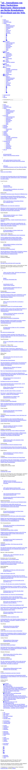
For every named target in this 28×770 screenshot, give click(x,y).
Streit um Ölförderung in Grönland (8, 292)
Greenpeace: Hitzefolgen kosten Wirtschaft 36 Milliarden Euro (14, 194)
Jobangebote (6, 726)
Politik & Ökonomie (10, 25)
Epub (7, 714)
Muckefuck (8, 56)
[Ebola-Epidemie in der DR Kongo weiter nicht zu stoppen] (14, 512)
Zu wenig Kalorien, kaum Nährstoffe (8, 401)
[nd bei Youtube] (6, 40)
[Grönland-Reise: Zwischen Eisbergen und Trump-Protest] (14, 454)
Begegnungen (9, 46)
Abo (1, 16)
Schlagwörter (6, 738)
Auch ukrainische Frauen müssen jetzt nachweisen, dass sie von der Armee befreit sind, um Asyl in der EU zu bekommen (14, 447)
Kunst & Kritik (9, 44)
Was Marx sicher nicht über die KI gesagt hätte (11, 263)
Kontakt (5, 725)
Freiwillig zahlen (6, 718)
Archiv (4, 737)
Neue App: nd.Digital (8, 716)
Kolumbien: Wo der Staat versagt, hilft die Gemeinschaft (13, 430)
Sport (7, 29)
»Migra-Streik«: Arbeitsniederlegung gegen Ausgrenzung (13, 235)
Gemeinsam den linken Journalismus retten (10, 616)
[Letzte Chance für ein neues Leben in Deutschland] (14, 627)
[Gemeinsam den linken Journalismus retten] (14, 613)
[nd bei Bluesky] (6, 35)
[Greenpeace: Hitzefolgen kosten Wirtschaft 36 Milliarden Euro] (14, 190)
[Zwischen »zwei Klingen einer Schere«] (14, 342)
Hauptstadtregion (9, 27)
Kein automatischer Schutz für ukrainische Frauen (11, 444)
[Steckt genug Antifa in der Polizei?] (14, 641)
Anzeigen (5, 728)
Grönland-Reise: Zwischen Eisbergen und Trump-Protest (13, 457)
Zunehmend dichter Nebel (6, 659)
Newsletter (8, 33)
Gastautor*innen (6, 722)
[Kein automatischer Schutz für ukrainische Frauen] (14, 441)
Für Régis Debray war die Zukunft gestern (10, 559)
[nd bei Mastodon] (6, 34)
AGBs (7, 73)
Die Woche (8, 30)
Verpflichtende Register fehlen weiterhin (9, 530)
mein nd (5, 97)
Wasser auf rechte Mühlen (6, 171)
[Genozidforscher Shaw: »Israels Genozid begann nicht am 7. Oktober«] (14, 216)
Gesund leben (9, 58)
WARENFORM (4, 768)
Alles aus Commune (10, 62)
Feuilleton (8, 28)
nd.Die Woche (9, 54)
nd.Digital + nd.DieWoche (11, 69)
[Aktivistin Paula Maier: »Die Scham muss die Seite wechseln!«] (14, 540)
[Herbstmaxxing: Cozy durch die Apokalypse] (14, 202)
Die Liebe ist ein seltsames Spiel (7, 332)
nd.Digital (8, 68)
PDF (4, 714)
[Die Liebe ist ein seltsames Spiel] (14, 328)
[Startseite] (14, 7)
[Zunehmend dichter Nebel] (14, 655)
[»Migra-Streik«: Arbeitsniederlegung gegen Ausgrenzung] (14, 231)
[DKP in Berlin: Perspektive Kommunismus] (14, 314)
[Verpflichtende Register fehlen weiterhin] (14, 526)
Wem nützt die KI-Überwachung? (8, 249)
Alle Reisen (8, 65)
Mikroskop (8, 45)
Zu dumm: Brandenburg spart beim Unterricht (10, 673)
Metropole (8, 47)
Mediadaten (5, 729)
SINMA (14, 768)
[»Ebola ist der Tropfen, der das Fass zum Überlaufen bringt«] (14, 498)
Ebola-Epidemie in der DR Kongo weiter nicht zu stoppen (13, 516)
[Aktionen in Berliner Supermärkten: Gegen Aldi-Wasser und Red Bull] (14, 411)
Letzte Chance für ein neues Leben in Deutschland (11, 630)
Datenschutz (6, 732)
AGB (4, 735)
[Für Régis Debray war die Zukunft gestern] (14, 555)
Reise (7, 50)
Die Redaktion (6, 720)
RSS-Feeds (5, 744)
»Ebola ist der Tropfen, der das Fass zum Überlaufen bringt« (13, 501)
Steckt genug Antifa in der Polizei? (8, 644)
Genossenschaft (6, 94)
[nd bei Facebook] (6, 37)
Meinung (8, 24)
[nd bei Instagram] (6, 36)
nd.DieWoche (9, 70)
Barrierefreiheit (6, 734)
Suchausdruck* (6, 99)
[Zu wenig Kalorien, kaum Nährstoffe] (14, 397)
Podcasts (8, 31)
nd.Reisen (5, 741)
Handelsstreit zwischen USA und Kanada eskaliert (11, 306)
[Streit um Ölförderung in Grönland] (14, 288)
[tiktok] (6, 91)
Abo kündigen (6, 713)
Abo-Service (8, 71)
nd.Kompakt (8, 53)
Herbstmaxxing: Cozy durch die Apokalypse (10, 205)
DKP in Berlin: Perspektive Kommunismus (10, 318)
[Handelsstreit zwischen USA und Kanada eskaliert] (14, 302)
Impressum (5, 731)
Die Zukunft (6, 743)
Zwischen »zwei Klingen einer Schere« (9, 346)
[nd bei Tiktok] (6, 39)
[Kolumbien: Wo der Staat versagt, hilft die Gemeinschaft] (14, 427)
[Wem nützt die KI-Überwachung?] (14, 245)
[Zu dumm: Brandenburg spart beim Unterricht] (14, 669)
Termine (5, 63)
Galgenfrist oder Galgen (6, 471)
